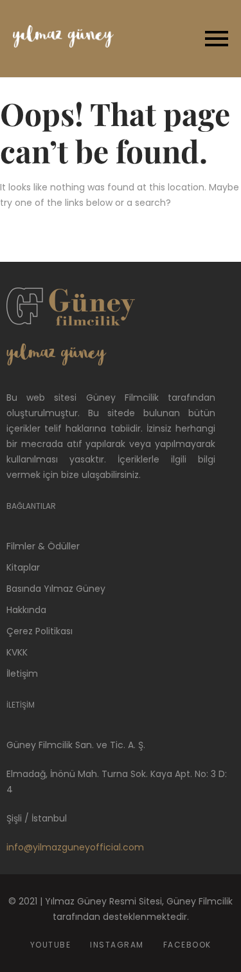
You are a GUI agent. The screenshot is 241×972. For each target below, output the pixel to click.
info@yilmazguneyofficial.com (75, 847)
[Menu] (178, 38)
